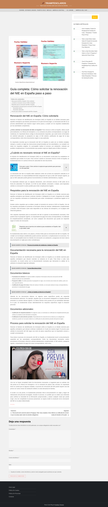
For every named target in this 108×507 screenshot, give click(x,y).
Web (10, 464)
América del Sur (81, 10)
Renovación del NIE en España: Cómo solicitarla (23, 101)
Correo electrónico (14, 457)
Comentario (12, 429)
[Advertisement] (40, 24)
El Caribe (70, 10)
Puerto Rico (41, 10)
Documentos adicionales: (18, 109)
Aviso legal (12, 487)
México (49, 10)
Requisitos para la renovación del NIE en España (23, 104)
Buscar (95, 17)
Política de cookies (14, 490)
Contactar (11, 496)
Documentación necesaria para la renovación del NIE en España (27, 106)
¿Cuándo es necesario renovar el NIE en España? (23, 102)
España (21, 10)
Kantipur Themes (59, 504)
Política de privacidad (14, 493)
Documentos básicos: (17, 108)
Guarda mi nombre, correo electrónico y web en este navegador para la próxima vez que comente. (36, 472)
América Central (58, 10)
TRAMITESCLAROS (55, 3)
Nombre (11, 450)
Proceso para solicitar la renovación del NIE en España (24, 111)
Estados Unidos (30, 10)
